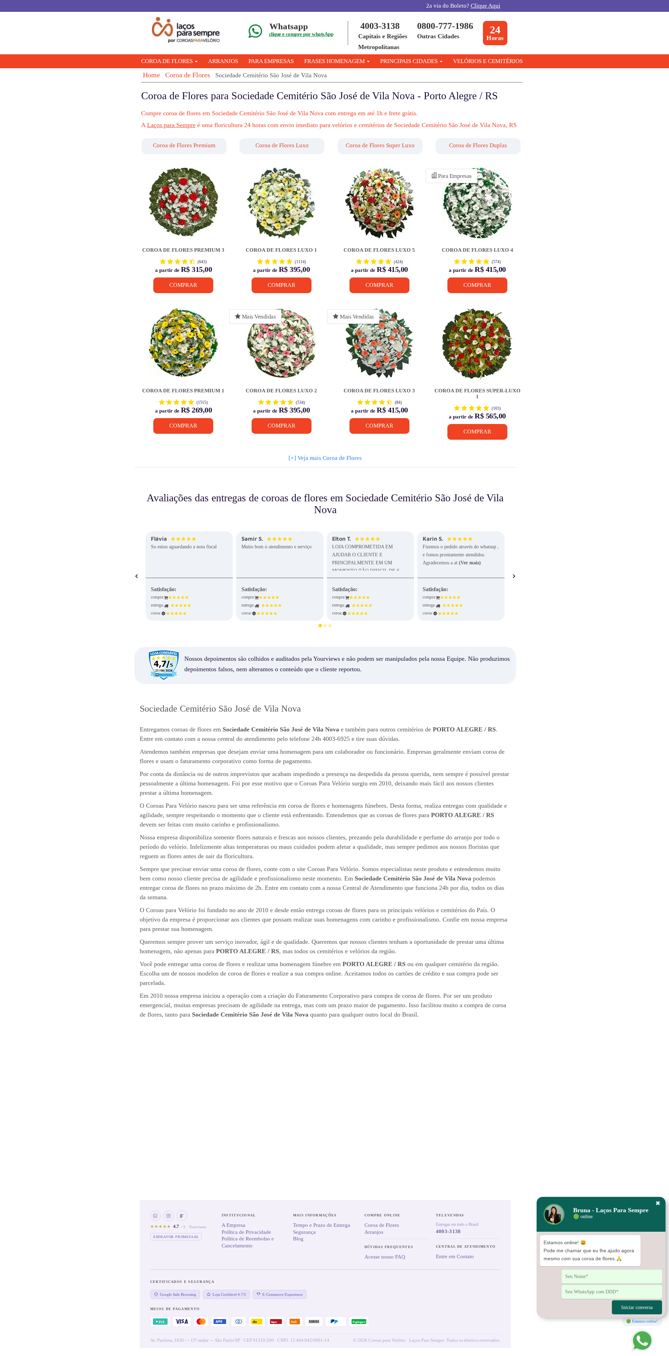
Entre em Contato (455, 1256)
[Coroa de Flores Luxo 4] (477, 207)
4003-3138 (380, 26)
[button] (185, 146)
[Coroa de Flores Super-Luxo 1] (477, 348)
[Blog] (182, 1215)
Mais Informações (315, 1215)
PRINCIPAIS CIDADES (409, 61)
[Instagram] (168, 1215)
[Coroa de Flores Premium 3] (183, 207)
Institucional (239, 1215)
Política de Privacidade (246, 1232)
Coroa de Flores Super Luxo (380, 145)
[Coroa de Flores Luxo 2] (281, 348)
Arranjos (223, 61)
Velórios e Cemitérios (488, 61)
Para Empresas (271, 61)
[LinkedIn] (155, 1215)
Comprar (183, 285)
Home (151, 75)
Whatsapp (288, 26)
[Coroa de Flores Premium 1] (183, 348)
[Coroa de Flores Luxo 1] (281, 207)
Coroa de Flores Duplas (478, 145)
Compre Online (382, 1215)
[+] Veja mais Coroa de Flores (325, 458)
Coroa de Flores (187, 75)
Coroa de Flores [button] (167, 61)
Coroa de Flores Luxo (282, 145)
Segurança (304, 1232)
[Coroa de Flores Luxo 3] (379, 348)
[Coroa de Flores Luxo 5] (379, 207)
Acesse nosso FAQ (384, 1257)
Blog (298, 1238)
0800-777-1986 (445, 26)
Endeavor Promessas (176, 1237)
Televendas (450, 1215)
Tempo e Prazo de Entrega (321, 1225)
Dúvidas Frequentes (388, 1247)
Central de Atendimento (466, 1246)
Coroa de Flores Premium (184, 145)
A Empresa (233, 1225)
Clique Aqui (485, 5)
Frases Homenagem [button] (335, 61)
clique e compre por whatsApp (301, 34)
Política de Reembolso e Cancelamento (248, 1242)
